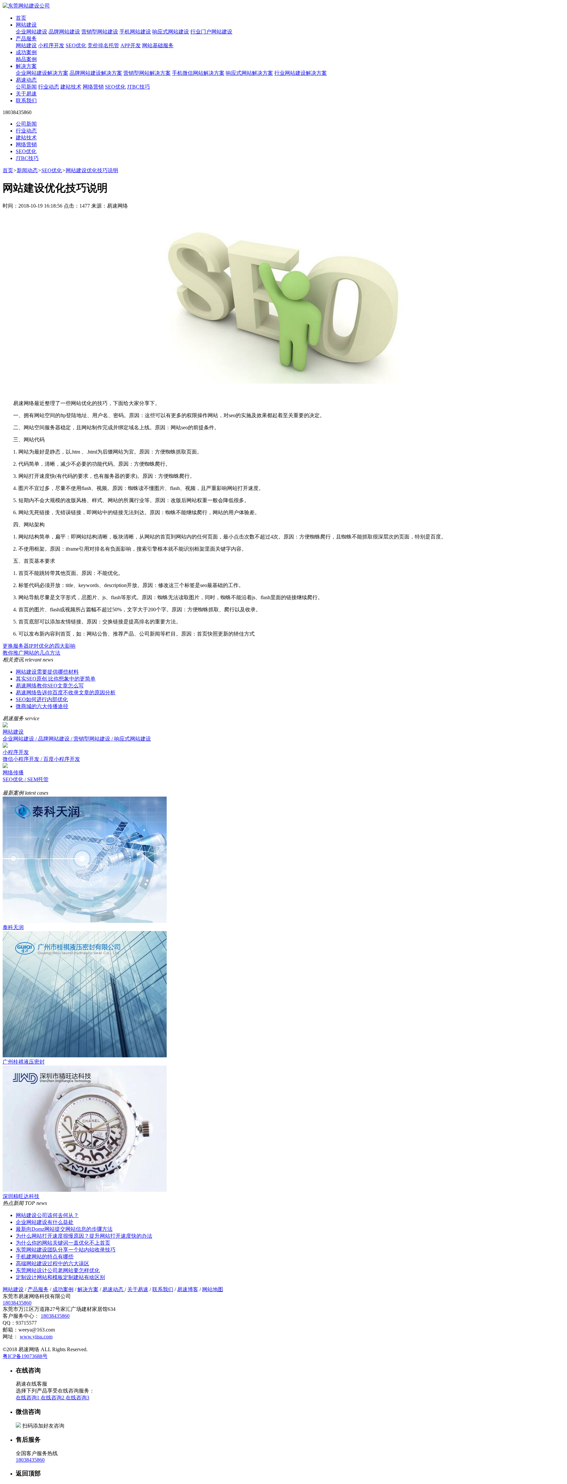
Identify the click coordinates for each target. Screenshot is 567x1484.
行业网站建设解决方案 (300, 73)
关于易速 (26, 93)
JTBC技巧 (138, 87)
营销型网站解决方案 (147, 73)
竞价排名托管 (103, 45)
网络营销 (93, 87)
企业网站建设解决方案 (42, 73)
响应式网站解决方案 (249, 73)
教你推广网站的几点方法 (31, 653)
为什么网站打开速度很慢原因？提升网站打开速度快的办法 (84, 1236)
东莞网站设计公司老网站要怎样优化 (58, 1270)
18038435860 (17, 1303)
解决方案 (26, 66)
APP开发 (130, 45)
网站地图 (212, 1289)
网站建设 (26, 25)
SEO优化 (76, 45)
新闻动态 (27, 170)
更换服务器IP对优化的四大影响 (39, 646)
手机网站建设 (135, 31)
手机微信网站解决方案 (198, 73)
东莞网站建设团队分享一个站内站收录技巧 (66, 1249)
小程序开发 (51, 45)
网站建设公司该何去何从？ (47, 1215)
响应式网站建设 (170, 31)
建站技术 (70, 87)
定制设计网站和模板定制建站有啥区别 (60, 1277)
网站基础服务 (158, 45)
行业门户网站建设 (211, 31)
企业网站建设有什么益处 (45, 1222)
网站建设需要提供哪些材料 (47, 672)
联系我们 (26, 100)
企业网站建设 (31, 31)
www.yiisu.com (36, 1336)
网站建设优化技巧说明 (92, 170)
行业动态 (48, 87)
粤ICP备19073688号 (25, 1356)
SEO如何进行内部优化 (42, 699)
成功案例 (26, 52)
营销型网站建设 (99, 31)
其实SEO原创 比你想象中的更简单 (55, 678)
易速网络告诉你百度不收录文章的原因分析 (66, 692)
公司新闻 (26, 87)
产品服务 (26, 38)
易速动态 (26, 80)
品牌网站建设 (64, 31)
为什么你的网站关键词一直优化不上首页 (63, 1243)
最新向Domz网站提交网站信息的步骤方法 (64, 1229)
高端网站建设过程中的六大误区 (52, 1263)
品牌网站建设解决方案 (96, 73)
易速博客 (187, 1289)
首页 (21, 18)
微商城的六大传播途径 (42, 706)
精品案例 (26, 59)
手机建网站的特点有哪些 (45, 1256)
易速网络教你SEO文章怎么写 (50, 685)
